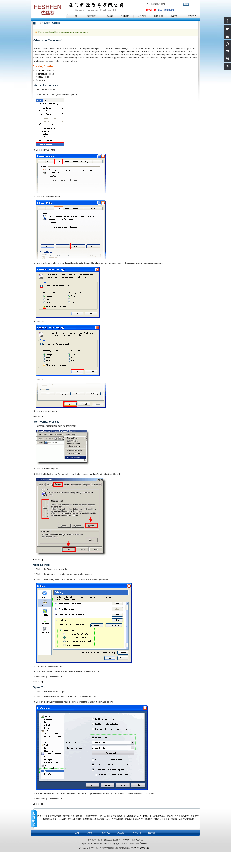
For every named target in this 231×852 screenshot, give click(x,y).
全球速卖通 (56, 816)
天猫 (72, 816)
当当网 (178, 816)
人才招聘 (137, 833)
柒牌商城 (183, 819)
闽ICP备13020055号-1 (141, 848)
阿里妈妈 (93, 816)
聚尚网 (191, 819)
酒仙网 (174, 819)
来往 (120, 816)
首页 (77, 833)
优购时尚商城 (138, 819)
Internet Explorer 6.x (45, 74)
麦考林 (71, 819)
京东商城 (128, 816)
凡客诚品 (161, 816)
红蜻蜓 (149, 819)
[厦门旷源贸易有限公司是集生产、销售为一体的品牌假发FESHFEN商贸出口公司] (95, 6)
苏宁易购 (137, 816)
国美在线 (158, 819)
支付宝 (113, 816)
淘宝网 (66, 816)
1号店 (145, 816)
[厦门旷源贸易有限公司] (48, 1)
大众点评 (62, 819)
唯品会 (93, 819)
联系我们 (152, 833)
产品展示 (121, 833)
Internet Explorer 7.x (45, 70)
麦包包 (128, 819)
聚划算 (79, 816)
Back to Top (38, 416)
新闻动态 (106, 833)
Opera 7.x (40, 80)
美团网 (46, 819)
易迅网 (170, 816)
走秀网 (101, 819)
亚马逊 (153, 816)
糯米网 (166, 819)
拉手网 (53, 819)
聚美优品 (195, 816)
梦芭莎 (86, 819)
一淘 (86, 816)
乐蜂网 (78, 819)
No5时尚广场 (112, 819)
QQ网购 (185, 816)
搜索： (144, 4)
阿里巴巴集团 (43, 816)
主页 (39, 23)
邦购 (121, 819)
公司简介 (90, 833)
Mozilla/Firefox (42, 77)
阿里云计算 (104, 816)
